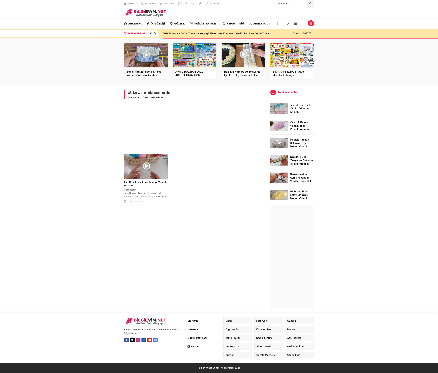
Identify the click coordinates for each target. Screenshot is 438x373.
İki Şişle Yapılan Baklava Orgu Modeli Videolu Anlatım (299, 145)
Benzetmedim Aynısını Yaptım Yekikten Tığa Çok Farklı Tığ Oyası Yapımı (301, 181)
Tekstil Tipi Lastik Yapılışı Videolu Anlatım (300, 108)
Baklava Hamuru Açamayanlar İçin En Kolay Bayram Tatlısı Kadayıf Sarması (242, 75)
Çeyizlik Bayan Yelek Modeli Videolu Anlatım (300, 126)
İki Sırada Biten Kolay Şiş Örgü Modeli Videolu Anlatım (299, 197)
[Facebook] (126, 340)
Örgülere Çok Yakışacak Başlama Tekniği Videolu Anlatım (301, 162)
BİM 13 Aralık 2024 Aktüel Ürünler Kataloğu (289, 73)
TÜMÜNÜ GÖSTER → (303, 33)
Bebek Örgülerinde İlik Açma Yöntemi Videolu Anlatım (144, 73)
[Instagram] (138, 340)
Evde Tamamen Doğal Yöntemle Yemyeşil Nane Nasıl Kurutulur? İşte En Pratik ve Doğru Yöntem (217, 33)
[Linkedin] (143, 340)
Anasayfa (134, 97)
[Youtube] (149, 340)
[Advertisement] (194, 127)
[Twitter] (132, 340)
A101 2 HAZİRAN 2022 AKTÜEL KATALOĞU (189, 73)
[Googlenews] (155, 340)
